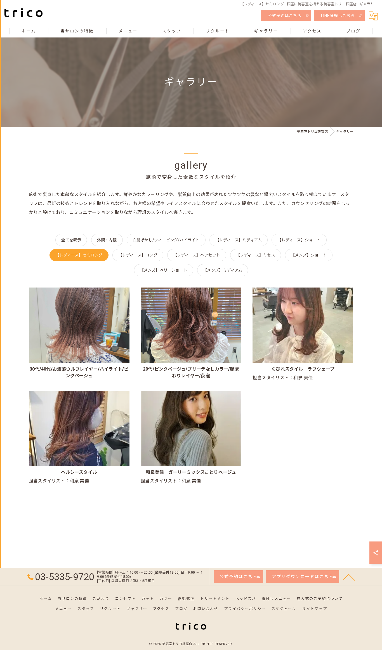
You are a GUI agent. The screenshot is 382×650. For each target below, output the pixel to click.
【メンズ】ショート (309, 255)
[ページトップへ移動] (349, 576)
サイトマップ (314, 609)
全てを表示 (71, 240)
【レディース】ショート (298, 240)
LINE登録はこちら (338, 15)
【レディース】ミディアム (238, 240)
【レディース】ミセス (255, 255)
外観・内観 (107, 240)
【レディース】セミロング (78, 255)
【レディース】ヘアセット (196, 255)
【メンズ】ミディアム (222, 270)
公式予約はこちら (284, 15)
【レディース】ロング (137, 255)
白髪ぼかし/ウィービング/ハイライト (166, 240)
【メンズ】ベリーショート (163, 270)
